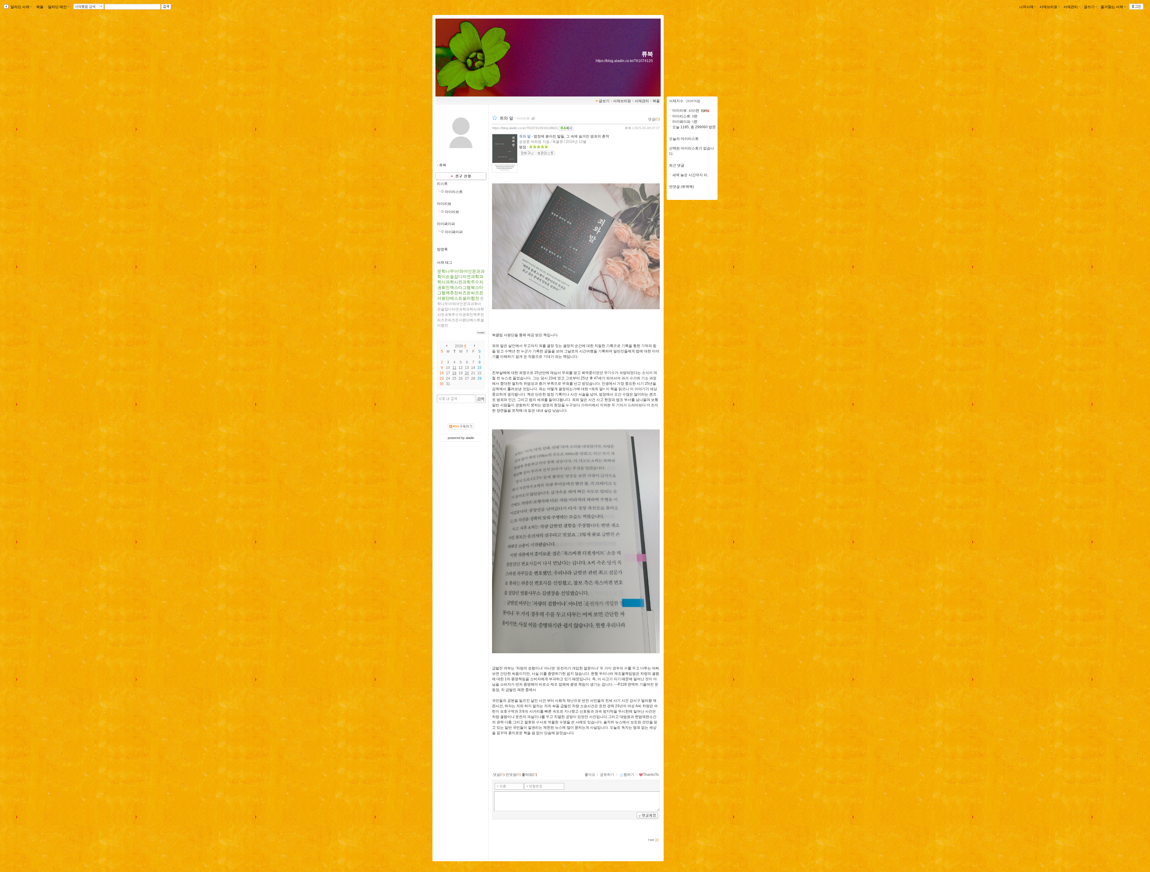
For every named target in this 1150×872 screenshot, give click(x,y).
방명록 (442, 249)
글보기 (604, 101)
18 (454, 373)
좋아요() (529, 775)
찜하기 (629, 775)
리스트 (442, 184)
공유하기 (607, 775)
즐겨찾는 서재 (1112, 7)
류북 (647, 54)
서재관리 (1070, 7)
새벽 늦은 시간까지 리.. (690, 175)
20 (467, 373)
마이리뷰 (444, 204)
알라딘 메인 (57, 7)
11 (454, 368)
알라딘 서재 (19, 7)
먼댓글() (513, 775)
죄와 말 (506, 118)
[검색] (481, 399)
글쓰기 (1089, 7)
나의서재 (1026, 7)
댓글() (654, 119)
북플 (39, 7)
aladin (470, 438)
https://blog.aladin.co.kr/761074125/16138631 (525, 128)
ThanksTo (651, 775)
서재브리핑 (1048, 7)
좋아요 (590, 775)
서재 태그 (444, 262)
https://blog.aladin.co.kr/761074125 (624, 61)
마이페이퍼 (446, 224)
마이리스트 (454, 192)
